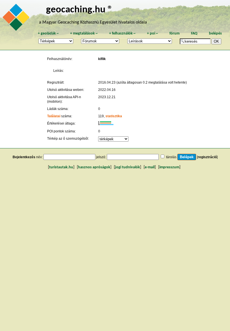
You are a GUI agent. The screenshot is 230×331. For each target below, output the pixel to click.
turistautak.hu (61, 167)
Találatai (53, 116)
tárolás (171, 157)
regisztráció (207, 157)
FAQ (194, 33)
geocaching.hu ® (79, 10)
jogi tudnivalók (127, 167)
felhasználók (122, 33)
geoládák (48, 33)
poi (152, 33)
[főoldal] (16, 19)
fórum (174, 33)
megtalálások (84, 33)
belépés (215, 33)
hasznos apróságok (94, 167)
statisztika (113, 116)
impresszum (169, 167)
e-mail (150, 167)
